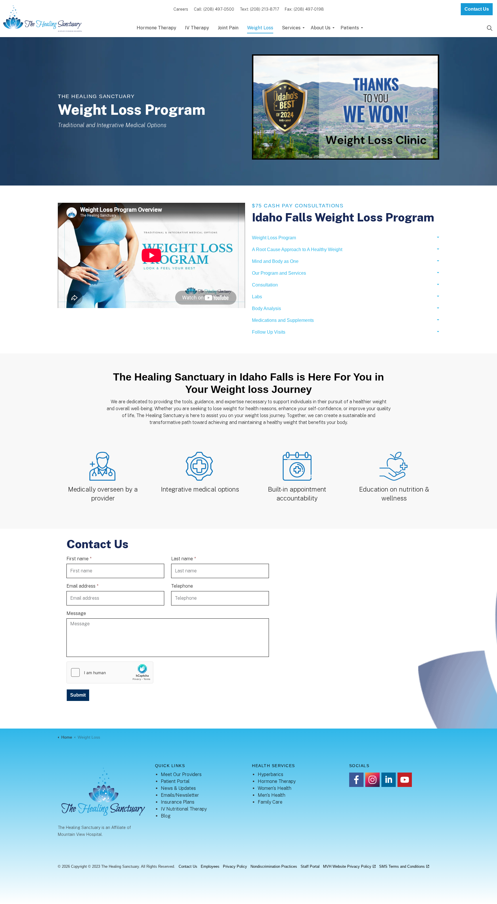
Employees (210, 866)
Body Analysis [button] (266, 308)
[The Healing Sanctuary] (42, 18)
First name (78, 558)
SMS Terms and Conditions (402, 866)
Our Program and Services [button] (279, 273)
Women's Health (274, 788)
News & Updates (178, 788)
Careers (180, 9)
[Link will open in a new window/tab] (356, 780)
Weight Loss (260, 27)
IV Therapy (197, 27)
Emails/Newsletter (180, 795)
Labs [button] (257, 296)
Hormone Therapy (156, 27)
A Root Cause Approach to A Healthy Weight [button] (297, 249)
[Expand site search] (489, 28)
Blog (166, 816)
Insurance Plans (177, 802)
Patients (350, 27)
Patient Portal (175, 781)
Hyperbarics (270, 774)
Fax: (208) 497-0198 (304, 9)
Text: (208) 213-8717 (259, 9)
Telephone (182, 586)
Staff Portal (310, 866)
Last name (183, 558)
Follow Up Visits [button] (268, 332)
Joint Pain (228, 27)
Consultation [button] (265, 284)
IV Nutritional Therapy (184, 809)
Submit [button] (78, 695)
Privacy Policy (235, 866)
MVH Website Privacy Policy (347, 866)
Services (291, 27)
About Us (320, 27)
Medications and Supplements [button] (283, 320)
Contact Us (476, 9)
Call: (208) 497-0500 (214, 9)
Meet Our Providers (181, 774)
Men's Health (271, 795)
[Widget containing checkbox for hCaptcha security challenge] (109, 672)
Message (76, 613)
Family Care (270, 802)
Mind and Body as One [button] (275, 261)
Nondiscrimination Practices (274, 866)
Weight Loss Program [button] (274, 237)
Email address (82, 586)
